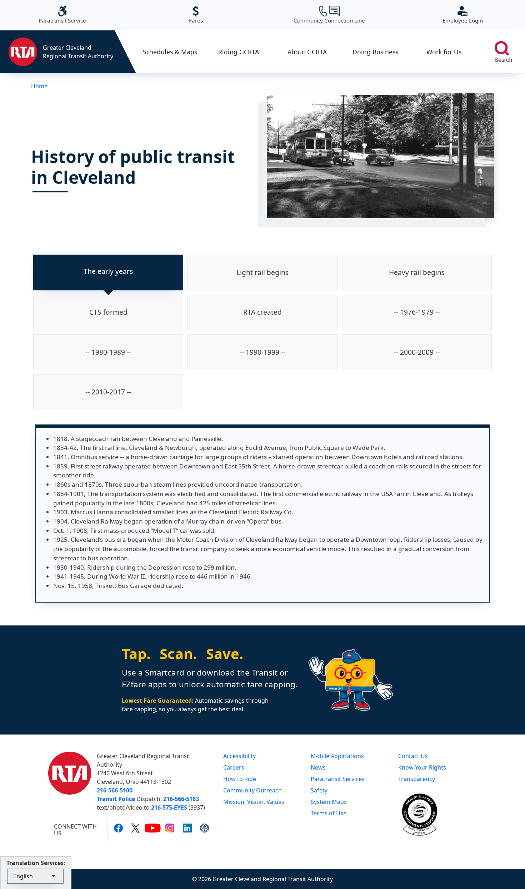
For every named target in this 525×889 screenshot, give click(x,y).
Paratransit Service (62, 15)
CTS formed (108, 312)
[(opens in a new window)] (118, 827)
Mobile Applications (337, 756)
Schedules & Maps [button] (170, 52)
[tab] (108, 272)
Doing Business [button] (375, 52)
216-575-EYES (169, 807)
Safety (319, 790)
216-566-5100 (114, 790)
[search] (502, 48)
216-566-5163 (181, 799)
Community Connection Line (329, 15)
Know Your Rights (422, 767)
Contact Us (413, 756)
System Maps (329, 802)
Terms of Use (328, 813)
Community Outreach (252, 790)
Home (39, 86)
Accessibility (239, 756)
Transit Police (116, 799)
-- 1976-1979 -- (417, 312)
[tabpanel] (262, 513)
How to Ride (239, 779)
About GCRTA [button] (307, 52)
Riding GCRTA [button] (238, 52)
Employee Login (462, 15)
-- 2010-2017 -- (108, 392)
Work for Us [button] (443, 52)
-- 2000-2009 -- (417, 352)
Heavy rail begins (417, 272)
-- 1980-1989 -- (108, 352)
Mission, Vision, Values (253, 802)
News (318, 767)
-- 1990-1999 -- (262, 352)
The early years (108, 271)
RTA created (262, 312)
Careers (233, 767)
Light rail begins (262, 272)
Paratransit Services (338, 779)
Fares (196, 15)
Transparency (416, 779)
